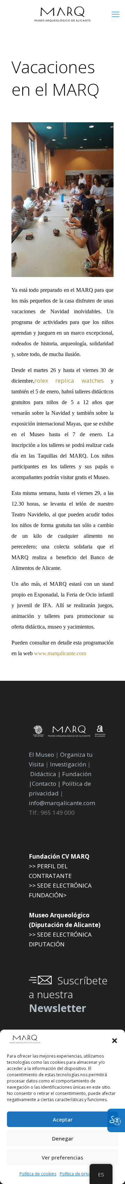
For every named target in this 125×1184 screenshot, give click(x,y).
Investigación (68, 764)
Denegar (62, 1138)
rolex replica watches (69, 380)
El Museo (41, 754)
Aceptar (63, 1119)
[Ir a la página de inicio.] (62, 13)
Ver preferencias (62, 1157)
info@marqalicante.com (62, 803)
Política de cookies (37, 1174)
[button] (114, 1040)
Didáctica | (46, 774)
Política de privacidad (81, 1174)
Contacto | (46, 783)
